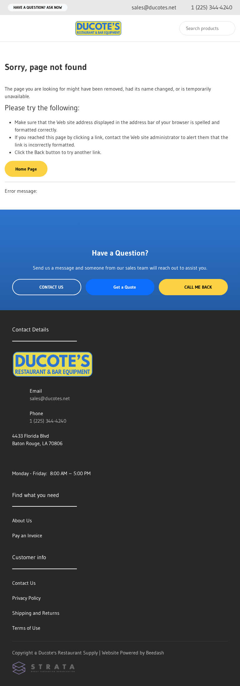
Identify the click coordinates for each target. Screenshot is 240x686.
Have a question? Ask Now (37, 7)
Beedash (155, 652)
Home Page (26, 169)
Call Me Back (198, 287)
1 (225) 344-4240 (48, 421)
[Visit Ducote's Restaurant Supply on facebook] (15, 458)
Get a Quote (124, 287)
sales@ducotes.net (50, 398)
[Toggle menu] (11, 28)
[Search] (226, 28)
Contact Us (51, 287)
